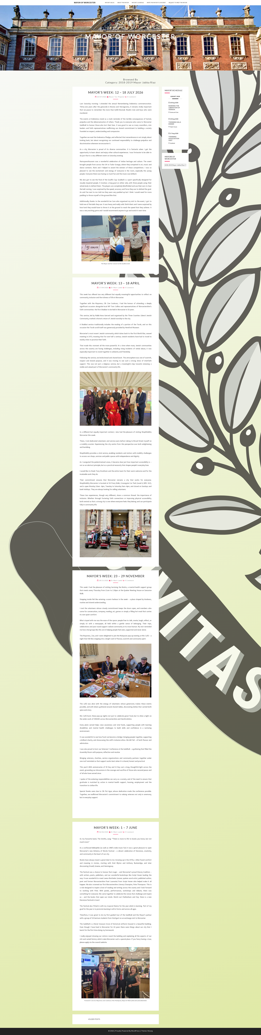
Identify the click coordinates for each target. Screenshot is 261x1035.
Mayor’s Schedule (138, 2)
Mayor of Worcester (84, 2)
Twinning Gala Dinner (174, 123)
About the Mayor (123, 2)
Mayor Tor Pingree (116, 97)
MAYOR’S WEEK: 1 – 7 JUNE (115, 827)
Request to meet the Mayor (178, 2)
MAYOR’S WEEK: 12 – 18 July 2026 (115, 92)
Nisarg (150, 1031)
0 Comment (131, 97)
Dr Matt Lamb (116, 287)
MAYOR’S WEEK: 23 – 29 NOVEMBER (115, 576)
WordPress (135, 1031)
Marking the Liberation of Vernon (174, 107)
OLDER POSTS (94, 1019)
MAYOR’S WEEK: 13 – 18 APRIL (115, 283)
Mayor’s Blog (109, 2)
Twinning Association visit (173, 138)
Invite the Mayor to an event (156, 2)
